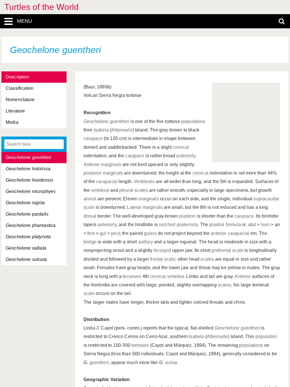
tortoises (140, 345)
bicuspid (162, 250)
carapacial (107, 181)
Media (12, 122)
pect (115, 233)
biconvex (132, 276)
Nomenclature (20, 99)
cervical (181, 147)
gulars (150, 233)
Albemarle (121, 129)
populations (193, 121)
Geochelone (96, 121)
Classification (19, 88)
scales (207, 259)
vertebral (100, 190)
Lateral (134, 207)
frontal (156, 259)
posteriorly (187, 224)
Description (17, 77)
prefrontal (221, 250)
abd (252, 224)
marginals (111, 164)
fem (91, 233)
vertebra (175, 276)
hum (265, 224)
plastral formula (225, 224)
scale (237, 250)
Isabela (101, 129)
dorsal (90, 216)
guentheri (119, 121)
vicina (171, 362)
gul (103, 233)
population (266, 336)
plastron (187, 216)
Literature (15, 111)
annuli (90, 198)
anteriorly (185, 155)
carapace (93, 138)
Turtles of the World (41, 7)
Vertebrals (144, 181)
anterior (218, 233)
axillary (145, 241)
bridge (90, 241)
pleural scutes (133, 190)
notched (167, 224)
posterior (92, 173)
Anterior (92, 164)
